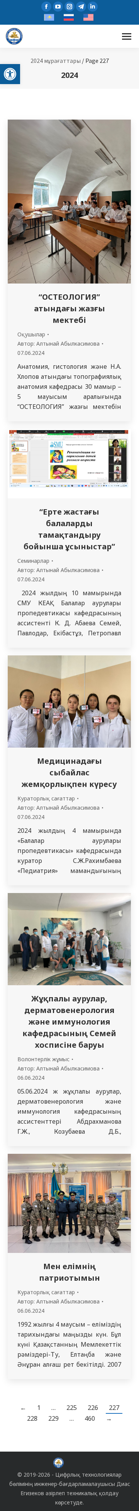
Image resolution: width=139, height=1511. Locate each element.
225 (71, 1407)
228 (32, 1418)
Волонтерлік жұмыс (43, 1059)
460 (90, 1418)
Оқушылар (31, 334)
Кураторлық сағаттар (46, 798)
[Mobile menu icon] (126, 36)
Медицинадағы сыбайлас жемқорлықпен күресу (69, 772)
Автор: (58, 343)
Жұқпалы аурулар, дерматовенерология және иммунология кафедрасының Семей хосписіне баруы (69, 1021)
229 (53, 1418)
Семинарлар (33, 560)
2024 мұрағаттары (56, 60)
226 (93, 1407)
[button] (10, 74)
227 (114, 1407)
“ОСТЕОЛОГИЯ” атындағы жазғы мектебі (69, 308)
